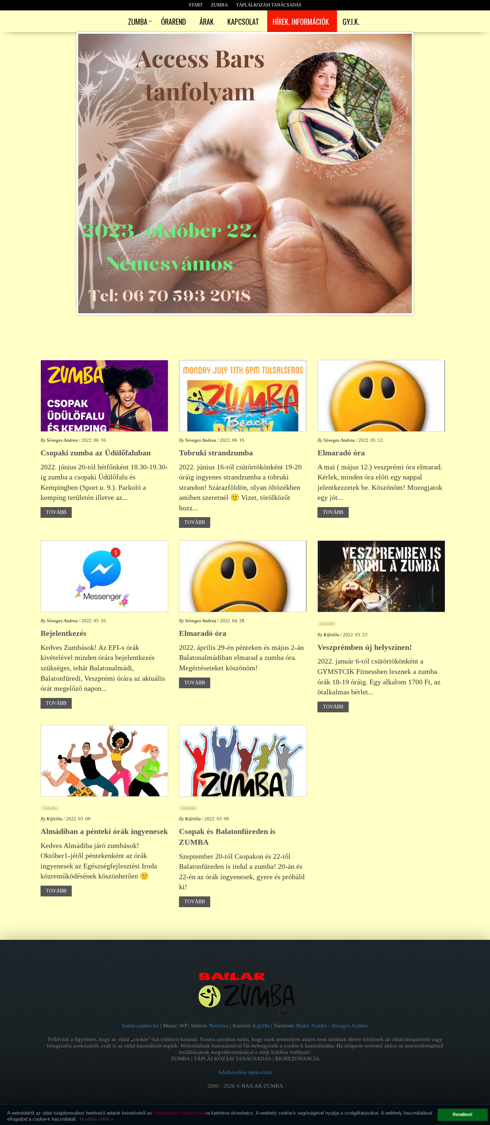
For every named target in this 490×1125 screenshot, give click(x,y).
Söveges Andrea (62, 440)
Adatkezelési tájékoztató (178, 1113)
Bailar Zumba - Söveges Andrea (332, 1025)
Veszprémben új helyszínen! (364, 647)
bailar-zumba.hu (141, 1025)
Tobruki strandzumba (216, 452)
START (196, 5)
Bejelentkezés (63, 633)
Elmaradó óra (341, 452)
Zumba (219, 5)
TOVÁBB (56, 512)
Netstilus (219, 1025)
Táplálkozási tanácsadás (268, 5)
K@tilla (331, 634)
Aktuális (327, 623)
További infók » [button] (96, 1119)
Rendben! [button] (462, 1114)
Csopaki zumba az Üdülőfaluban (96, 452)
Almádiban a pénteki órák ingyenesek (104, 831)
